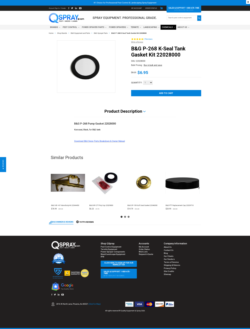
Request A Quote (146, 254)
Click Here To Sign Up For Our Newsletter (118, 264)
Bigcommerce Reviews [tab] (62, 222)
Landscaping (150, 27)
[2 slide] (125, 217)
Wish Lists (143, 252)
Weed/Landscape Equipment (113, 254)
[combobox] (182, 17)
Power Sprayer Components (113, 252)
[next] (198, 188)
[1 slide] (122, 217)
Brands (54, 27)
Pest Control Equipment (111, 247)
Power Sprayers (117, 27)
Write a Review (137, 42)
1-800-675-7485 (192, 8)
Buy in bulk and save (153, 65)
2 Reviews (147, 39)
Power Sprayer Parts (93, 27)
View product (67, 199)
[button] (3, 164)
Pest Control (70, 27)
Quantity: (136, 82)
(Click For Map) (95, 304)
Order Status (151, 8)
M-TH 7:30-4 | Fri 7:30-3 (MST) (117, 274)
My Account (136, 8)
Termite (135, 27)
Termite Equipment (109, 249)
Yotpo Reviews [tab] (86, 222)
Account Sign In (54, 8)
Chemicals (167, 27)
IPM (102, 257)
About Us (182, 27)
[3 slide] (129, 217)
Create (63, 8)
